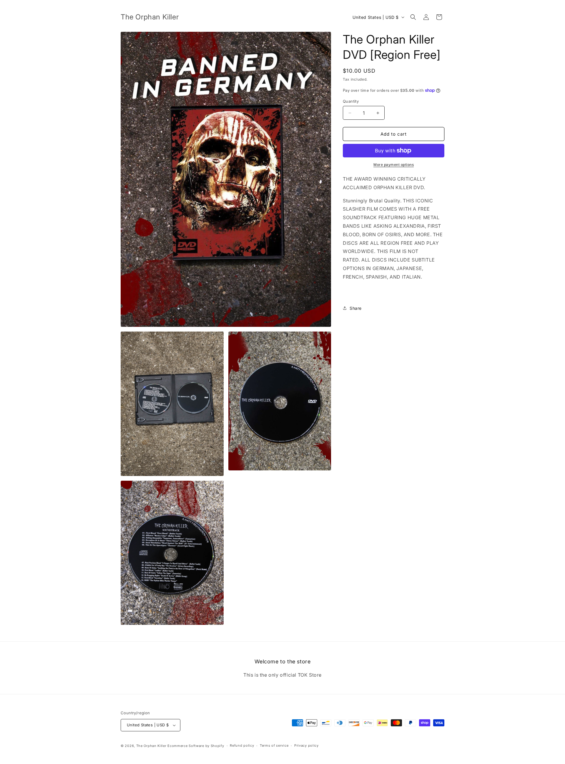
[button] (413, 17)
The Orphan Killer (151, 746)
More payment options (393, 164)
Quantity (351, 101)
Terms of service (274, 745)
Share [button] (356, 308)
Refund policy (242, 745)
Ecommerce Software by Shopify (195, 746)
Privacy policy (306, 745)
